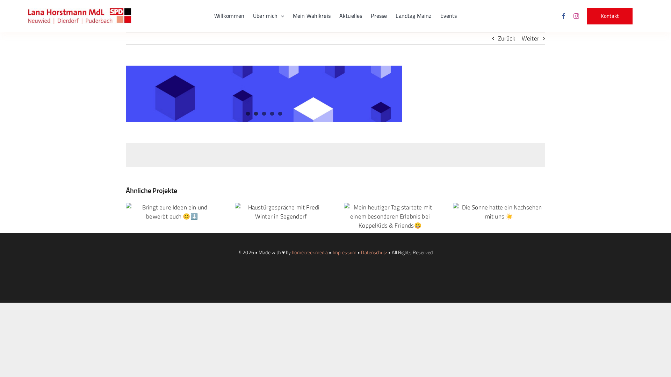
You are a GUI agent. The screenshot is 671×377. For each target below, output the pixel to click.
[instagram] (576, 16)
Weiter (530, 38)
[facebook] (564, 16)
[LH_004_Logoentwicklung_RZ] (79, 10)
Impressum (344, 252)
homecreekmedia (310, 252)
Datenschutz (374, 252)
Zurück (506, 38)
